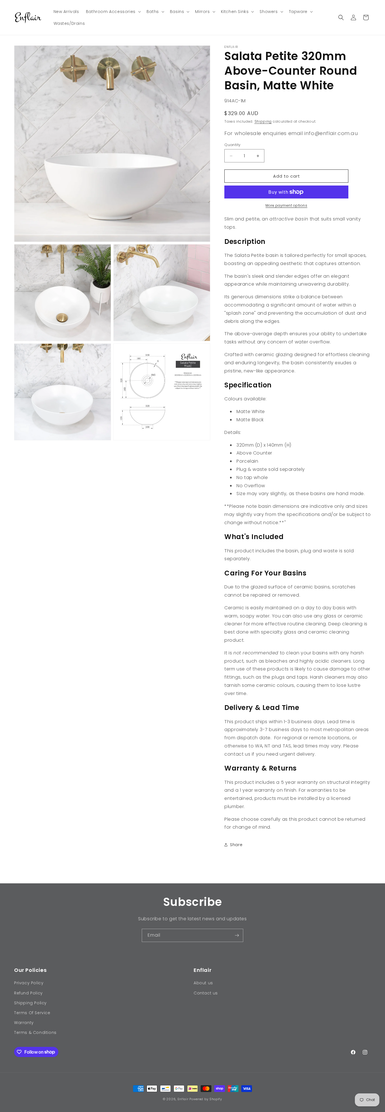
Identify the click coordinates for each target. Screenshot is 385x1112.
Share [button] (236, 845)
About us (203, 983)
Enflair (183, 1099)
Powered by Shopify (205, 1099)
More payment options (286, 205)
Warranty (24, 1022)
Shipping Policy (30, 1003)
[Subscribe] (237, 935)
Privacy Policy (28, 983)
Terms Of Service (32, 1013)
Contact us (206, 993)
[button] (113, 11)
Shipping (263, 121)
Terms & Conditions (35, 1032)
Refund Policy (28, 993)
